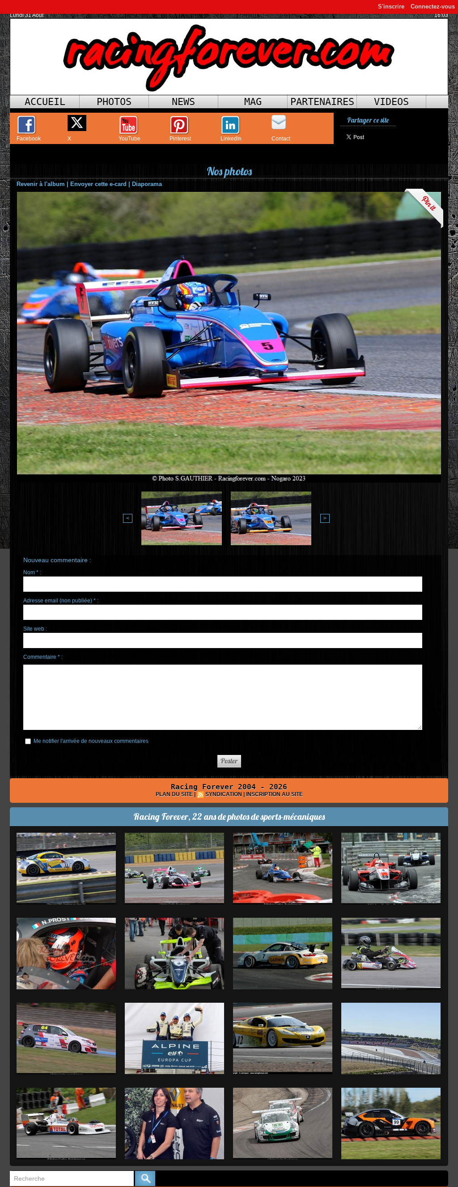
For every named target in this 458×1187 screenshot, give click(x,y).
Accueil (45, 101)
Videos (391, 101)
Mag (253, 101)
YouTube (129, 139)
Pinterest (180, 139)
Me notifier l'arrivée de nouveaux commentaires (91, 741)
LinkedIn (231, 139)
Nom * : (32, 572)
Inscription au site (274, 794)
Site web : (35, 629)
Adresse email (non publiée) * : (60, 601)
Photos (114, 101)
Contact (280, 139)
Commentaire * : (43, 657)
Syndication (223, 794)
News (183, 101)
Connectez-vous (433, 6)
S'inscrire (391, 6)
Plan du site (174, 794)
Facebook (29, 139)
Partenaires (322, 101)
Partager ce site (368, 120)
